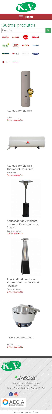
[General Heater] (26, 54)
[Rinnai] (36, 37)
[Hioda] (6, 37)
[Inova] (26, 45)
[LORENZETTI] (16, 62)
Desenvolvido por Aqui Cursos (26, 412)
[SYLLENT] (36, 54)
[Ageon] (16, 54)
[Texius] (36, 45)
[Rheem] (26, 37)
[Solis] (6, 45)
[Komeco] (16, 37)
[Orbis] (6, 54)
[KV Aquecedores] (26, 7)
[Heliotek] (16, 45)
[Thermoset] (6, 62)
